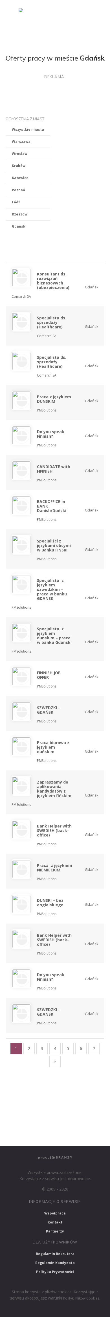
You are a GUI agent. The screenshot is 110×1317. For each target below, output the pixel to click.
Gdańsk (18, 226)
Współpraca (55, 1213)
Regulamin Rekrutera (55, 1253)
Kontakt (55, 1222)
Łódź (16, 202)
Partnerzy (55, 1231)
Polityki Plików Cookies (81, 1298)
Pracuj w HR (19, 1120)
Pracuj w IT (79, 1089)
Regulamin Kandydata (55, 1262)
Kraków (18, 165)
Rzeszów (19, 214)
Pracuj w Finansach (71, 1105)
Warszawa (21, 141)
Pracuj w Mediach (58, 1120)
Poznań (18, 190)
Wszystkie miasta (28, 129)
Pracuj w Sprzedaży (25, 1105)
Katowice (20, 177)
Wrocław (19, 153)
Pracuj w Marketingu (27, 1134)
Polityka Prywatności (55, 1271)
